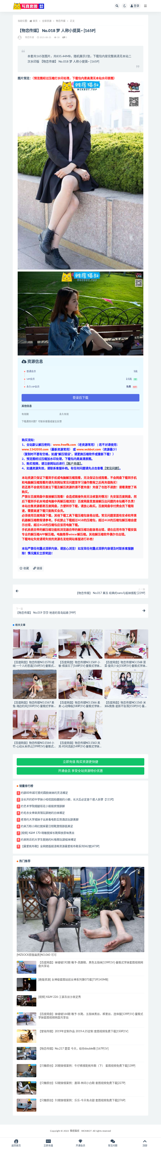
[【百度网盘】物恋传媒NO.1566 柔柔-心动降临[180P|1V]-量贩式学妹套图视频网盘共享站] (80, 684)
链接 (39, 568)
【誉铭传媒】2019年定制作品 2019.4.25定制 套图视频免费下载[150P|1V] (83, 1031)
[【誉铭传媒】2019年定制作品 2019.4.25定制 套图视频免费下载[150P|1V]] (26, 1036)
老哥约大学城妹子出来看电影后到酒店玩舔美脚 (50, 819)
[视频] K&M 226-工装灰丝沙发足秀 (59, 997)
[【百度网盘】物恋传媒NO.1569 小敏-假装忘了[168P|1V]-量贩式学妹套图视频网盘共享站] (80, 644)
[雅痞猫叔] (20, 38)
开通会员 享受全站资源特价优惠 (80, 770)
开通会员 (80, 1145)
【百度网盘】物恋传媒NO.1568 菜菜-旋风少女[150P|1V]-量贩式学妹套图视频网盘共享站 (126, 666)
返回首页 (16, 1145)
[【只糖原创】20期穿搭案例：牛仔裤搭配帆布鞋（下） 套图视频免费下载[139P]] (26, 1070)
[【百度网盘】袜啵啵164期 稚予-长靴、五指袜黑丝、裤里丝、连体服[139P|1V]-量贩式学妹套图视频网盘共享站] (26, 1019)
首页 (35, 21)
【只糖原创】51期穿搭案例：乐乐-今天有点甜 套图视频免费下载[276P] (81, 1100)
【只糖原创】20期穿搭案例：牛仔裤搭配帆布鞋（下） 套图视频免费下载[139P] (86, 1065)
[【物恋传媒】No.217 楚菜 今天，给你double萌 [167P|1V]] (26, 1053)
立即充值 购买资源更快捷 (80, 761)
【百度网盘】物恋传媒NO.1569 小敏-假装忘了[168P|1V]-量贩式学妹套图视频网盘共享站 (80, 666)
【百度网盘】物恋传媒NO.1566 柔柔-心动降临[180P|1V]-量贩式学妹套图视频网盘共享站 (80, 706)
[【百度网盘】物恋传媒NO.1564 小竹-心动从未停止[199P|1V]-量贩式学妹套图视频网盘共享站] (35, 724)
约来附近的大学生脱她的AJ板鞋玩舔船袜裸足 (48, 839)
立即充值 (48, 1145)
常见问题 (112, 1145)
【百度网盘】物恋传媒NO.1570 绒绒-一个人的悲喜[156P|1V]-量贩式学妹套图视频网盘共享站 (34, 666)
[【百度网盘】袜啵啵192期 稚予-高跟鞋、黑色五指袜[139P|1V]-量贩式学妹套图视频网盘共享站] (26, 967)
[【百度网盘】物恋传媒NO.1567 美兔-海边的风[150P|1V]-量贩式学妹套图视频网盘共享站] (35, 684)
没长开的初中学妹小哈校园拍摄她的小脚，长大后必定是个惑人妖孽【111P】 (68, 799)
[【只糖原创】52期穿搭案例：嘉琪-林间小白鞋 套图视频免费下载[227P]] (26, 1088)
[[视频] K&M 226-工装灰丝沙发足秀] (26, 1000)
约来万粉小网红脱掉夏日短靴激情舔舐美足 (47, 826)
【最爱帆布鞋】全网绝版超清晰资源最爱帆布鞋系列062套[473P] (60, 846)
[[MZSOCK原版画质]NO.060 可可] (80, 915)
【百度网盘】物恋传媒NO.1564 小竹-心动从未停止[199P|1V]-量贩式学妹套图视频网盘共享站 (34, 746)
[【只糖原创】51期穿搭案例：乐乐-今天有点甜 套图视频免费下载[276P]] (26, 1105)
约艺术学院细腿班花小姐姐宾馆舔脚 (43, 806)
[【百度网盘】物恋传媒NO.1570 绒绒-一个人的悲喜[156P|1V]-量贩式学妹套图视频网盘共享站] (35, 644)
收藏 (26, 568)
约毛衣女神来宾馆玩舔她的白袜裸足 (43, 813)
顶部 (145, 1145)
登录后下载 (80, 397)
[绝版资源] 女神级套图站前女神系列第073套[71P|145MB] (73, 979)
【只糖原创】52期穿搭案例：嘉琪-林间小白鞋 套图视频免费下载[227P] (81, 1083)
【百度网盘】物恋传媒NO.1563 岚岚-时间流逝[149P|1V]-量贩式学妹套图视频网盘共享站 (80, 746)
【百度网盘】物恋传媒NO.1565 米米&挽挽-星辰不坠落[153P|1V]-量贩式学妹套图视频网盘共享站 (125, 706)
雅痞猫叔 (74, 1131)
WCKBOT (86, 1131)
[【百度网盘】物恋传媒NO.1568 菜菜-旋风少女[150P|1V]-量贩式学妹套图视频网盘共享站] (126, 644)
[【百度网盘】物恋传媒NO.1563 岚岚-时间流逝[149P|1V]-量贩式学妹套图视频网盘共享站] (80, 724)
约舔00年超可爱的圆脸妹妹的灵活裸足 (44, 793)
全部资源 (46, 21)
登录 (136, 6)
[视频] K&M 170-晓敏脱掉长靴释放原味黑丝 (47, 833)
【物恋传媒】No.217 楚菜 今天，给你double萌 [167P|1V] (73, 1048)
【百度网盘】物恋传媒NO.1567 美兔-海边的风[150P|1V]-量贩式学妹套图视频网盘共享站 (34, 706)
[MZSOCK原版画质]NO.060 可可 (37, 955)
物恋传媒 (60, 21)
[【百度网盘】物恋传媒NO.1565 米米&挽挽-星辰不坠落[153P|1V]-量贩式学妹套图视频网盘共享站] (126, 684)
